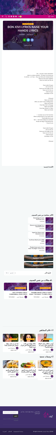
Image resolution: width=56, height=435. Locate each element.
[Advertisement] (28, 61)
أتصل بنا (5, 431)
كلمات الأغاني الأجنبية (27, 23)
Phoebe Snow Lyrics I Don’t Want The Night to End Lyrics (36, 247)
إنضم (15, 416)
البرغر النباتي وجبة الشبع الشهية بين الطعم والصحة (46, 371)
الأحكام (10, 431)
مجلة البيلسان (46, 431)
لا (7, 273)
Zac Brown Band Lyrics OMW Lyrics (36, 240)
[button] (6, 16)
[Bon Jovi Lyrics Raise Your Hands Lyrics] (32, 40)
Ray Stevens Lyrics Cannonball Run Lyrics (43, 293)
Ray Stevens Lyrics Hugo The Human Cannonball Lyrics (16, 293)
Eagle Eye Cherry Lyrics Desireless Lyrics (38, 233)
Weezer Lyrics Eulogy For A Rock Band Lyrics (37, 225)
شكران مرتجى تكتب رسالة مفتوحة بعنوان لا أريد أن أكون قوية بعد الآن (10, 345)
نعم (11, 273)
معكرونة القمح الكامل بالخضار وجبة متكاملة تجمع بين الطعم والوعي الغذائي (10, 372)
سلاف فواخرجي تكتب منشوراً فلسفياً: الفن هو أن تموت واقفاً (45, 345)
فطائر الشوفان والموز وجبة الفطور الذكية (29, 371)
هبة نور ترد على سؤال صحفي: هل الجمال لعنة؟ (29, 344)
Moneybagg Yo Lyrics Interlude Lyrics (38, 218)
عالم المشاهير (45, 330)
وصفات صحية (45, 356)
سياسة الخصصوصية (18, 431)
